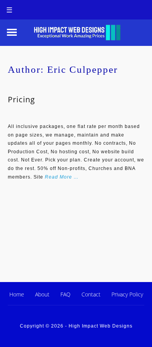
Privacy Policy (127, 294)
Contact (91, 294)
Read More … (62, 177)
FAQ (65, 294)
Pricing (21, 99)
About (42, 294)
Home (16, 294)
